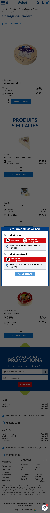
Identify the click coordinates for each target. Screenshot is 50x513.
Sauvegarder (25, 274)
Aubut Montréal (17, 254)
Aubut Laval (15, 235)
